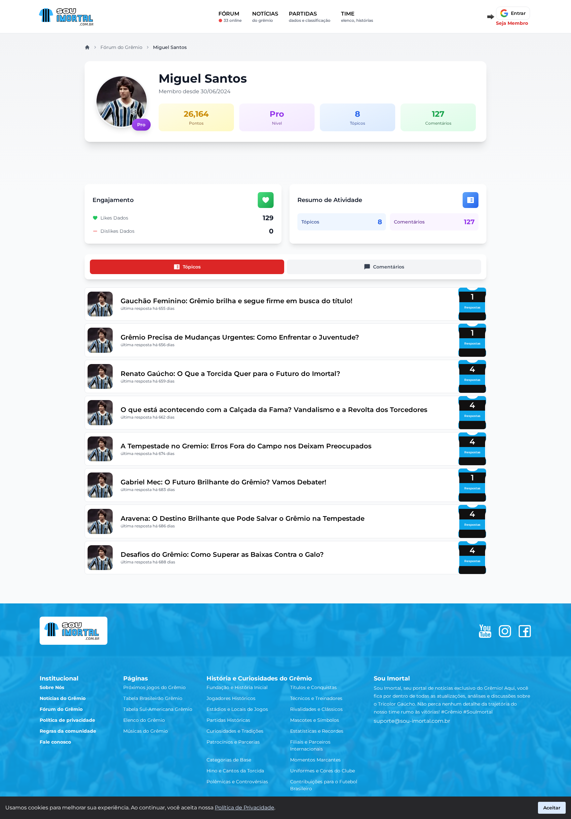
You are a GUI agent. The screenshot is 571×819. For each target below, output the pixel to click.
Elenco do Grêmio (144, 720)
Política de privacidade (67, 720)
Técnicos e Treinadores (316, 698)
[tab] (187, 267)
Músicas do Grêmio (145, 731)
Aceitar (551, 808)
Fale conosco (55, 742)
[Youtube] (485, 631)
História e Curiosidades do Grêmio (259, 678)
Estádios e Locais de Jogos (237, 709)
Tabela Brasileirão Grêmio (152, 698)
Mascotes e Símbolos (314, 720)
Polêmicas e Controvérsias (237, 782)
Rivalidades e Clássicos (316, 709)
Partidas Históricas (228, 720)
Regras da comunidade (68, 731)
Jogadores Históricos (231, 698)
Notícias (265, 17)
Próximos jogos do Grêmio (154, 687)
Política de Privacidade (244, 807)
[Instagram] (505, 631)
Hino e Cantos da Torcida (235, 771)
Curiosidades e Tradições (235, 731)
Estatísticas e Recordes (316, 731)
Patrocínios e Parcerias (233, 742)
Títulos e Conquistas (313, 687)
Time (357, 17)
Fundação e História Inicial (237, 687)
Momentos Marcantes (315, 760)
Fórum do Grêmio (121, 47)
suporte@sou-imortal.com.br (412, 721)
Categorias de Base (229, 760)
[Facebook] (524, 631)
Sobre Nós (52, 687)
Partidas (309, 17)
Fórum (230, 17)
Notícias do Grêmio (63, 698)
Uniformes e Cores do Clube (322, 771)
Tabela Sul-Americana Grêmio (157, 709)
